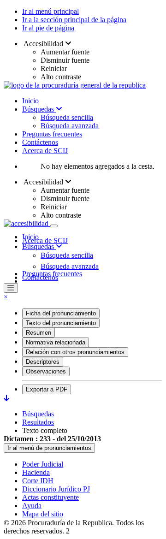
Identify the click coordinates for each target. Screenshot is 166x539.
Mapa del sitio (42, 514)
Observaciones (46, 371)
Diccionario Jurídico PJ (56, 489)
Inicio (30, 101)
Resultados (38, 422)
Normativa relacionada (55, 342)
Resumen (38, 332)
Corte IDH (37, 481)
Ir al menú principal (50, 11)
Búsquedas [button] (39, 246)
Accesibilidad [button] (43, 43)
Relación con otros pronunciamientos (75, 352)
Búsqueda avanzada (70, 126)
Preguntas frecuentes (52, 134)
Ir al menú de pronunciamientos (49, 447)
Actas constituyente (50, 497)
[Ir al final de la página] (6, 398)
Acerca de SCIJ (45, 150)
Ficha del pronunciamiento (61, 313)
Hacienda (36, 472)
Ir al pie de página (48, 28)
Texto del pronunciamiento (61, 323)
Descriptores (42, 361)
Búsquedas (39, 109)
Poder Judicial (42, 464)
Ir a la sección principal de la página (74, 20)
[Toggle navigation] (54, 226)
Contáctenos (40, 142)
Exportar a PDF (46, 389)
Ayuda (32, 505)
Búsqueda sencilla (67, 117)
